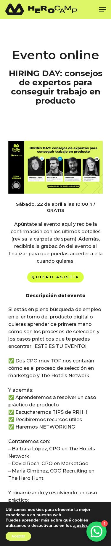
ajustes (80, 525)
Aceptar (18, 536)
